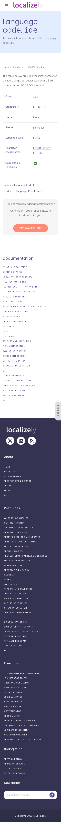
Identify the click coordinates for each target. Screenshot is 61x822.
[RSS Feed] (32, 441)
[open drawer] (7, 5)
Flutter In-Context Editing (19, 291)
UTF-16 (46, 148)
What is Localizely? (15, 267)
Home (6, 67)
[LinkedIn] (21, 441)
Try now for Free (30, 228)
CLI (4, 370)
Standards (17, 67)
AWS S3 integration (15, 351)
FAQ (5, 400)
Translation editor (14, 282)
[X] (10, 441)
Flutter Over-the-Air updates (21, 286)
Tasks (6, 331)
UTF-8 (37, 148)
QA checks (9, 336)
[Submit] (52, 795)
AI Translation (12, 316)
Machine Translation (16, 311)
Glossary (8, 326)
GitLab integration (14, 361)
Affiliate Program (14, 395)
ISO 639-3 (32, 67)
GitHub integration (14, 356)
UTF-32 (38, 153)
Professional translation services (24, 306)
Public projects (13, 301)
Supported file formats (17, 380)
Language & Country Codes (20, 385)
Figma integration (14, 346)
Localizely (41, 815)
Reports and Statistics (17, 341)
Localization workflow (17, 277)
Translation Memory (15, 321)
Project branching (14, 296)
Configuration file (14, 375)
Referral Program (14, 390)
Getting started (13, 272)
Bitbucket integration (16, 365)
